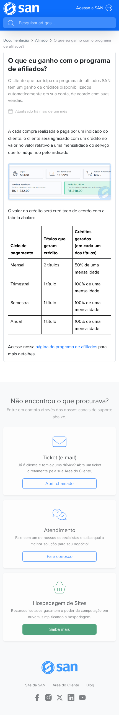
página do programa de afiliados (66, 346)
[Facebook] (37, 697)
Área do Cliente (66, 685)
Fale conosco (60, 556)
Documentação (16, 40)
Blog (90, 685)
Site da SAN (35, 685)
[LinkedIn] (71, 697)
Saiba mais (59, 629)
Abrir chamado (59, 483)
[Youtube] (82, 697)
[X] (59, 697)
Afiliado (41, 40)
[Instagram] (48, 697)
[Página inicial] (21, 8)
